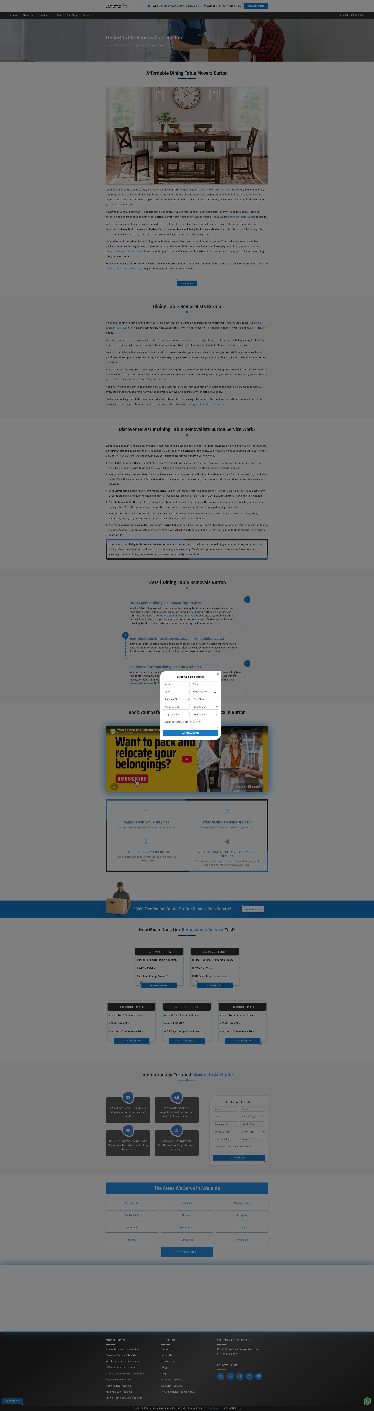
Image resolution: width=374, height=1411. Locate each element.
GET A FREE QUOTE (190, 733)
